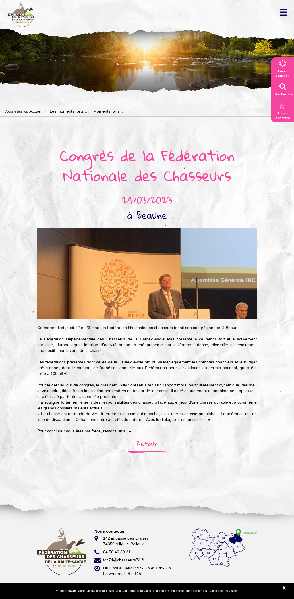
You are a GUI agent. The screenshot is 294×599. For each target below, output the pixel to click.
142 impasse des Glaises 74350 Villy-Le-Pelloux (126, 541)
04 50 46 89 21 (117, 552)
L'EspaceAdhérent (282, 115)
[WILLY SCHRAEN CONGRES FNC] (147, 273)
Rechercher (284, 94)
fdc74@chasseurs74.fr (123, 560)
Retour (147, 443)
